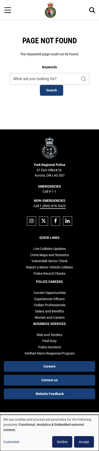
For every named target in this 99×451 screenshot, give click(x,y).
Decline (62, 442)
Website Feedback (50, 394)
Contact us (49, 380)
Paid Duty (49, 341)
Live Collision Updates (49, 249)
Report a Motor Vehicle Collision (49, 267)
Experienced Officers (49, 299)
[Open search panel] (92, 10)
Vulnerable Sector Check (49, 261)
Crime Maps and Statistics (49, 255)
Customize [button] (11, 442)
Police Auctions (49, 347)
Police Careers (49, 282)
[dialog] (49, 433)
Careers (49, 366)
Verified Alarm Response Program (50, 353)
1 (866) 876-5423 (53, 206)
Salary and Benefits (49, 311)
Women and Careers (50, 317)
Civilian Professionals (49, 305)
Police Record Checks (49, 273)
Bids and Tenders (49, 335)
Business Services (49, 324)
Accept (84, 442)
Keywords (49, 67)
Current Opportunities (49, 293)
